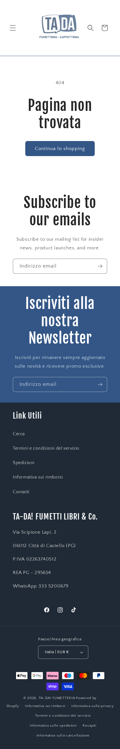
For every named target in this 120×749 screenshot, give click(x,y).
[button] (13, 28)
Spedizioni (24, 462)
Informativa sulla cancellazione (63, 735)
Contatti (21, 492)
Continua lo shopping (60, 148)
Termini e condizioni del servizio (46, 448)
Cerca (19, 434)
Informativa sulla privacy (92, 706)
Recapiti (89, 726)
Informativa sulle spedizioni (53, 726)
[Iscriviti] (100, 266)
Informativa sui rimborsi (38, 477)
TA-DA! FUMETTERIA (57, 698)
